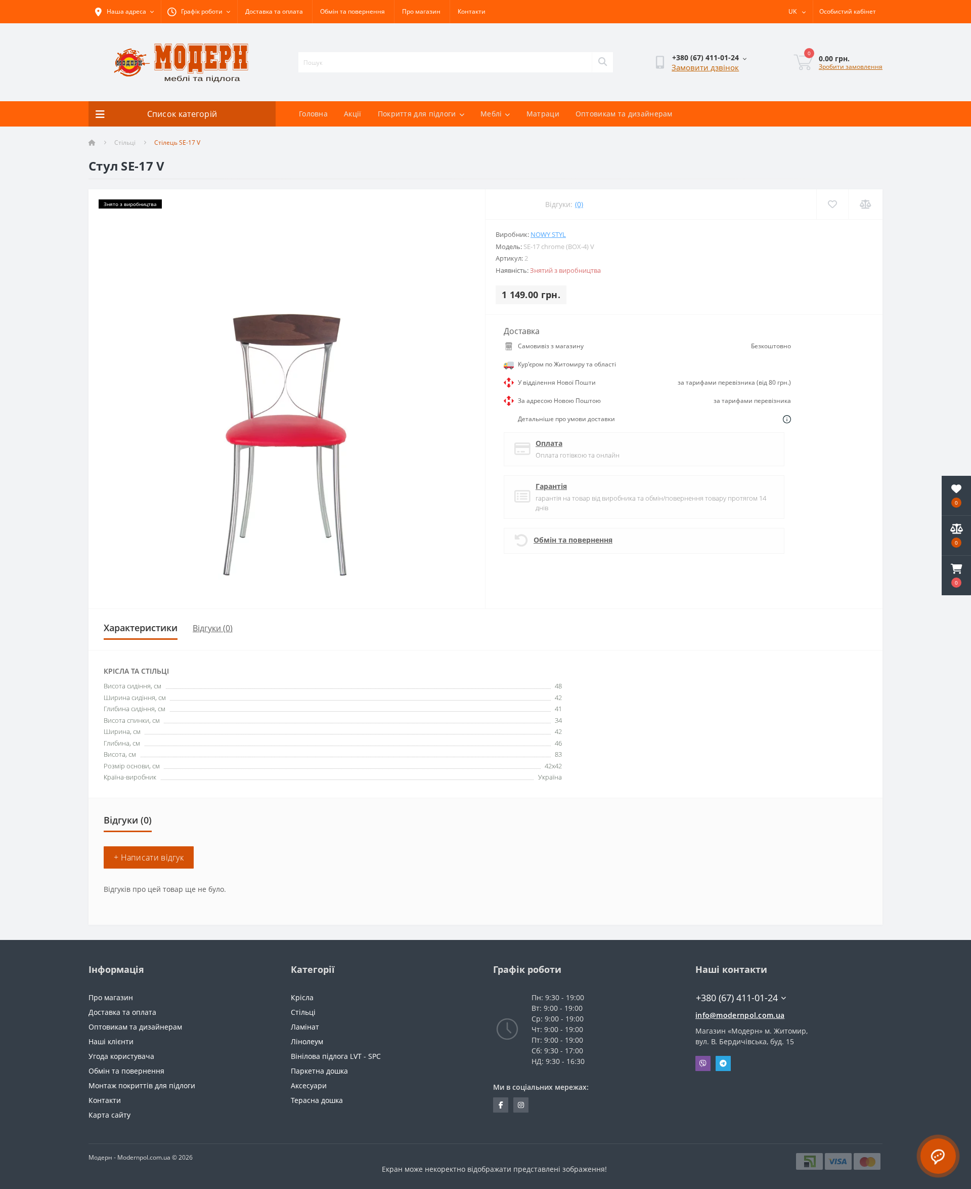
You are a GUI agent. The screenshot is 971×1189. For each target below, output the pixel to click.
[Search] (602, 62)
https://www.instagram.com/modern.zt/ (520, 1105)
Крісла (302, 997)
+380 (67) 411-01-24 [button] (737, 998)
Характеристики (141, 628)
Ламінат (305, 1027)
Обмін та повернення (352, 11)
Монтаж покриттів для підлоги (142, 1085)
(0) (579, 204)
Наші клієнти (111, 1041)
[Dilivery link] (787, 419)
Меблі (491, 113)
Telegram (723, 1063)
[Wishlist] (832, 204)
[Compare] (865, 204)
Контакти (472, 11)
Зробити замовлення (850, 66)
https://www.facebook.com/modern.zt (500, 1105)
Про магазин (421, 11)
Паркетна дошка (319, 1071)
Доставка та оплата (274, 11)
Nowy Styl (548, 234)
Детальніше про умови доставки (566, 419)
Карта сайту (109, 1115)
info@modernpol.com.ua (739, 1015)
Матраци (542, 113)
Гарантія (551, 486)
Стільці (125, 142)
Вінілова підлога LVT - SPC (336, 1056)
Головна (313, 113)
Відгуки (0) (213, 628)
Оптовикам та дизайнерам (624, 113)
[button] (956, 575)
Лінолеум (307, 1041)
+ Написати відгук (149, 857)
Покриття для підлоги (417, 113)
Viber (703, 1063)
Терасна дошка (317, 1100)
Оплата (549, 443)
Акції (353, 113)
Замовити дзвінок (705, 67)
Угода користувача (121, 1056)
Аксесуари (309, 1085)
